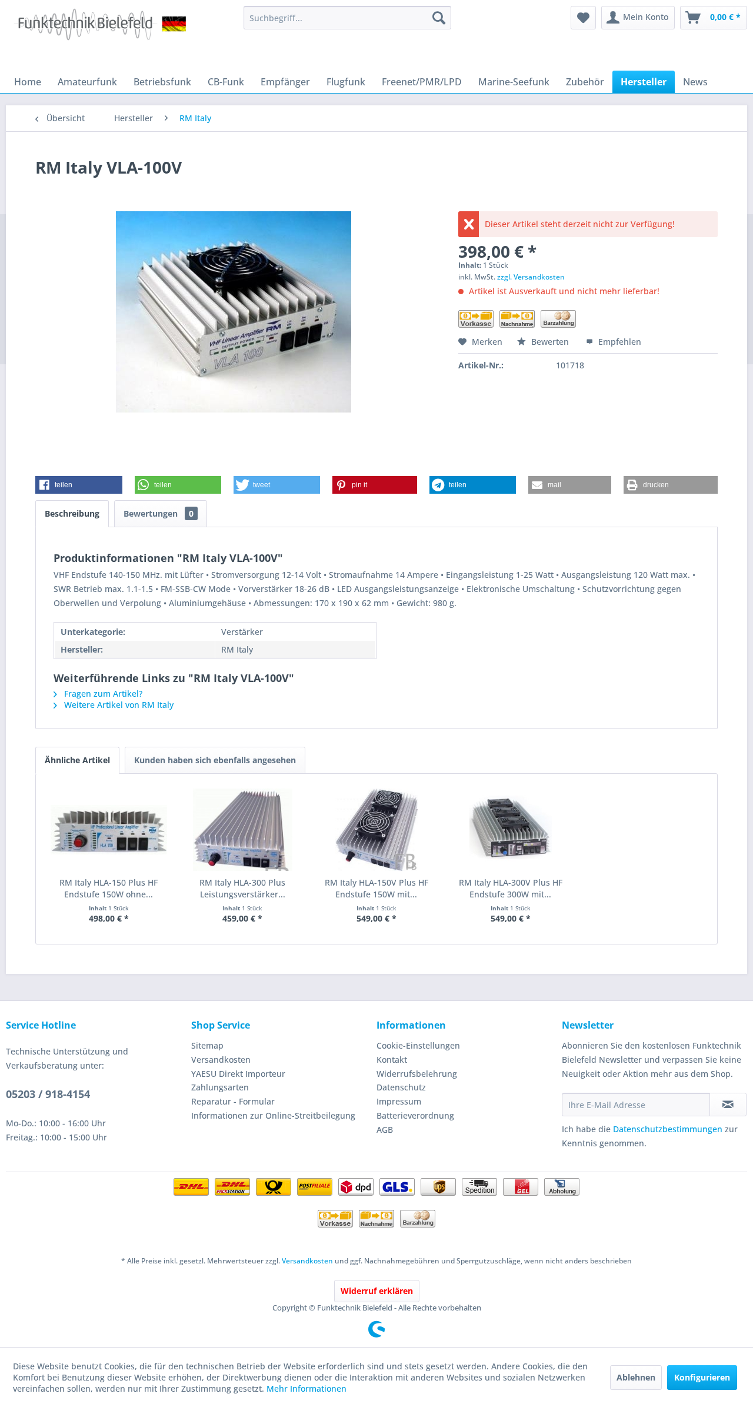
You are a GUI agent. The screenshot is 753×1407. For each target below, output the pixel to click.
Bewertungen (159, 513)
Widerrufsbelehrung (416, 1073)
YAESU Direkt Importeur (238, 1073)
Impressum (398, 1101)
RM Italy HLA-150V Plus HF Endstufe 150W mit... (376, 888)
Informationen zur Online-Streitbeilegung (273, 1115)
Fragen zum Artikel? (102, 693)
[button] (78, 485)
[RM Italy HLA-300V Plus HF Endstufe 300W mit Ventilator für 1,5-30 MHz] (510, 830)
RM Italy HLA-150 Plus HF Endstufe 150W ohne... (108, 888)
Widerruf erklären (377, 1290)
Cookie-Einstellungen (418, 1045)
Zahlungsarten (220, 1087)
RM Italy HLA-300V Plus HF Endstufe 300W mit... (510, 888)
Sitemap (207, 1045)
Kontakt (391, 1059)
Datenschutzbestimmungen (667, 1129)
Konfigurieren (702, 1377)
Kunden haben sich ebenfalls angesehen (215, 760)
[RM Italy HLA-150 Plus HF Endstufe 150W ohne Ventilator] (109, 830)
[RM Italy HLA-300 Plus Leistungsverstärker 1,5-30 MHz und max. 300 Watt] (243, 830)
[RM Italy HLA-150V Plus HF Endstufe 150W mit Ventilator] (376, 830)
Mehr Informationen (306, 1388)
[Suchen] (439, 17)
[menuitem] (347, 17)
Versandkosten (221, 1059)
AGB (384, 1129)
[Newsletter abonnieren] (728, 1104)
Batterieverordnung (415, 1115)
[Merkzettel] (583, 17)
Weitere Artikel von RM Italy (118, 704)
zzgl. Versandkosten (531, 277)
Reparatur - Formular (233, 1101)
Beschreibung (72, 513)
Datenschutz (401, 1087)
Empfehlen (618, 341)
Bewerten (550, 341)
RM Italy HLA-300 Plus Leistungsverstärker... (242, 888)
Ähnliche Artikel (77, 760)
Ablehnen (636, 1377)
